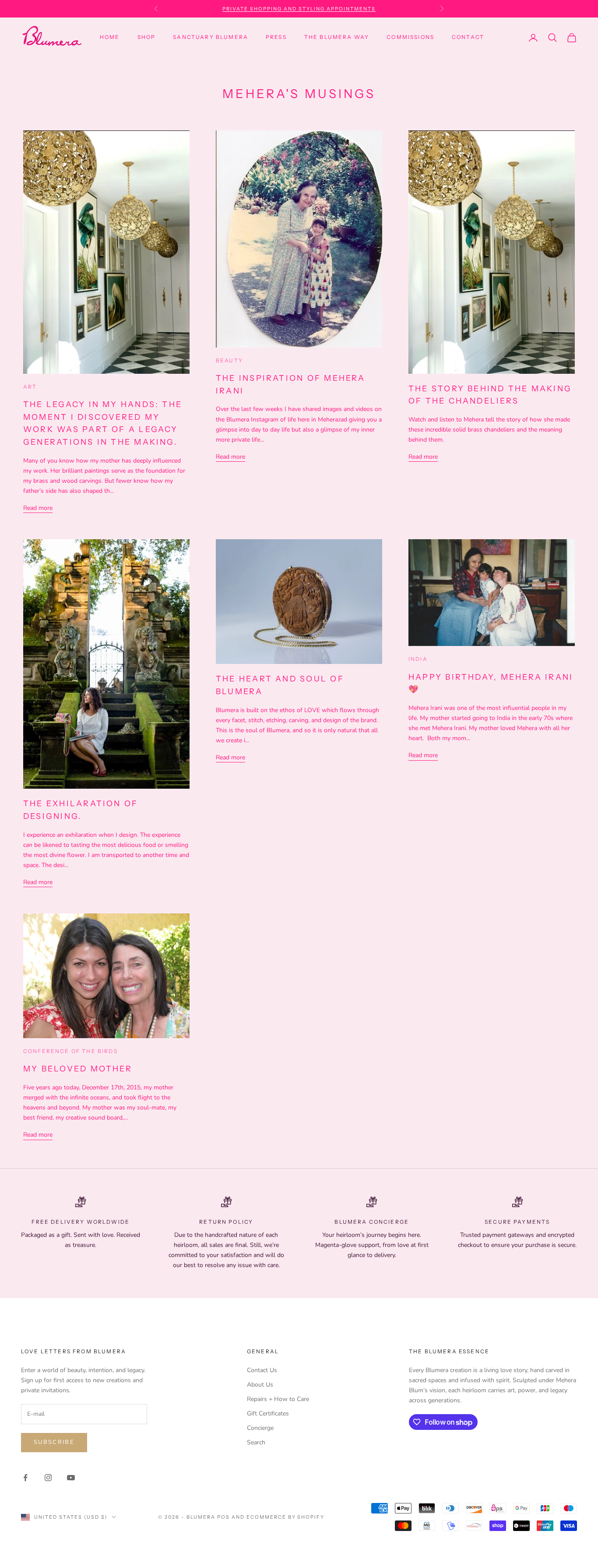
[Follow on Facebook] (25, 1477)
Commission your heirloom (299, 9)
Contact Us (262, 1370)
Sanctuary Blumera (210, 37)
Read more (38, 508)
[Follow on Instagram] (48, 1477)
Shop (146, 37)
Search (256, 1442)
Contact (468, 37)
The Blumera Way (336, 37)
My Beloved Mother (77, 1068)
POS (223, 1517)
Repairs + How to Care (278, 1399)
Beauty (229, 360)
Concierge (260, 1428)
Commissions (410, 37)
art (30, 386)
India (418, 659)
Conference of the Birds (70, 1051)
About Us (260, 1384)
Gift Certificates (268, 1413)
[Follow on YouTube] (71, 1477)
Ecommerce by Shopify (285, 1517)
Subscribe (54, 1442)
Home (110, 37)
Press (276, 37)
